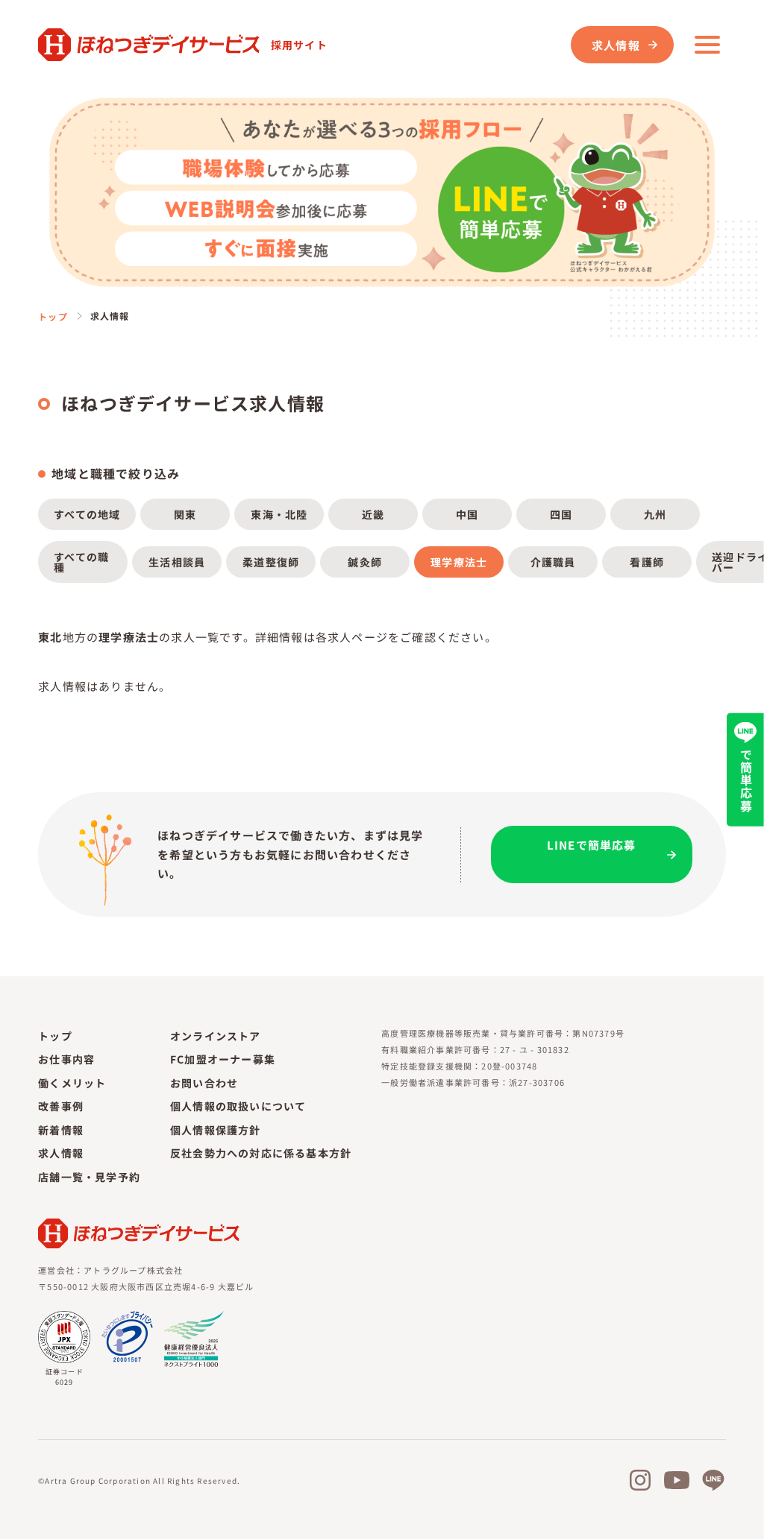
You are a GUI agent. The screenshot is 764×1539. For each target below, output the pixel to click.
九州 (655, 514)
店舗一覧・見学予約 (89, 1176)
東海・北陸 (279, 514)
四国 (561, 514)
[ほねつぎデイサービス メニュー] (707, 44)
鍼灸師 (365, 561)
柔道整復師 (270, 561)
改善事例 (61, 1106)
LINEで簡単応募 (591, 845)
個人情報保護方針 (215, 1129)
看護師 (647, 561)
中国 (467, 514)
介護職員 (553, 561)
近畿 (373, 514)
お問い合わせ (204, 1082)
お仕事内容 (66, 1059)
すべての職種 (81, 562)
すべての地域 (87, 514)
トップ (53, 316)
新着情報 (61, 1129)
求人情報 (616, 45)
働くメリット (72, 1082)
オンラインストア (215, 1035)
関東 (185, 514)
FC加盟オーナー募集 (222, 1059)
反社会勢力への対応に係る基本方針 (260, 1152)
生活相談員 (176, 561)
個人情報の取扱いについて (238, 1106)
